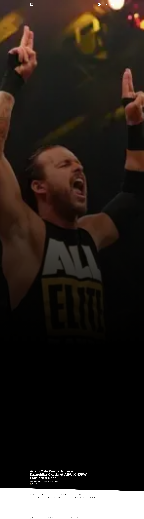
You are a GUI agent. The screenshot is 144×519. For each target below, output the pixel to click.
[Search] (106, 4)
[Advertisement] (72, 508)
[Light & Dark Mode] (99, 4)
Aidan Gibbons (36, 484)
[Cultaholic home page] (64, 4)
